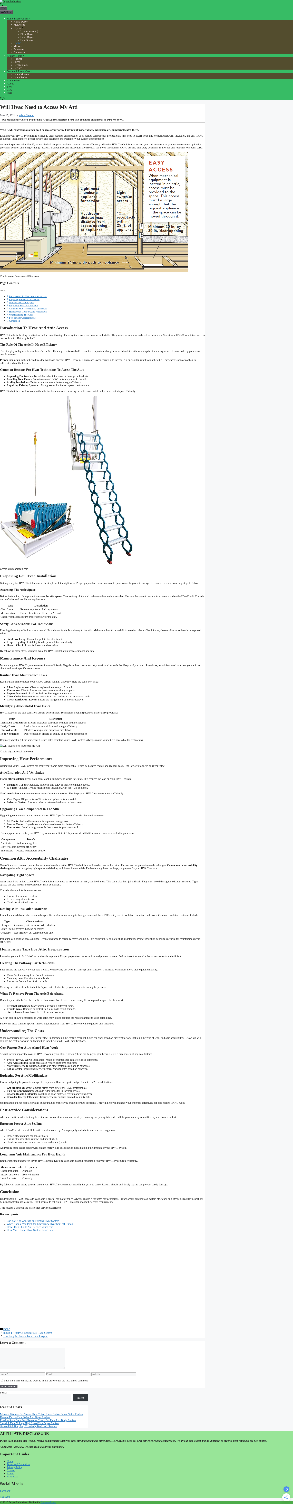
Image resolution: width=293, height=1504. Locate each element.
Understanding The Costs (21, 314)
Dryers (17, 28)
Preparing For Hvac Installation (24, 299)
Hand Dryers (27, 37)
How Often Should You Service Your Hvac (30, 1227)
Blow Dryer (26, 34)
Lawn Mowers (21, 74)
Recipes (18, 68)
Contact (11, 1470)
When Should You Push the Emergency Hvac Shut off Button (40, 1223)
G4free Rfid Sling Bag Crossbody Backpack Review (28, 1426)
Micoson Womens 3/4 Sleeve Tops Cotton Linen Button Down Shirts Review (41, 1414)
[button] (2, 4)
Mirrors (18, 46)
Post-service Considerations (22, 317)
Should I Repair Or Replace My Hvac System (27, 1332)
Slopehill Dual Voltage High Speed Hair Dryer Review (29, 1423)
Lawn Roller (20, 77)
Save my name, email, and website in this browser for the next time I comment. (46, 1380)
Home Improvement (17, 18)
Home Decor (20, 21)
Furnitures (19, 49)
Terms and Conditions (18, 1464)
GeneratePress (48, 1502)
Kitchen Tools (14, 55)
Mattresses (19, 24)
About (10, 83)
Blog (9, 86)
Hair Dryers (26, 40)
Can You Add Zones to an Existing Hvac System (33, 1220)
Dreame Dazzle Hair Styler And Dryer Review (25, 1417)
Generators (19, 52)
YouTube (5, 1496)
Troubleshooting (29, 31)
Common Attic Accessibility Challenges (28, 308)
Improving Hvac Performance (23, 305)
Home (10, 1461)
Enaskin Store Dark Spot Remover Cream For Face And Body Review (38, 1420)
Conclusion (14, 320)
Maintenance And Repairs (21, 302)
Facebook (5, 1490)
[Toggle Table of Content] (2, 290)
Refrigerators (20, 64)
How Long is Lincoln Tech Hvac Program (25, 1336)
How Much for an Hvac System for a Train (30, 1230)
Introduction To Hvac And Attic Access (28, 296)
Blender (18, 58)
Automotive (13, 80)
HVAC (17, 43)
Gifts (9, 89)
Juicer (17, 61)
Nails (9, 92)
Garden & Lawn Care (18, 71)
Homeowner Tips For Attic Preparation (28, 311)
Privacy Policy (14, 1467)
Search (3, 1392)
